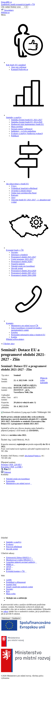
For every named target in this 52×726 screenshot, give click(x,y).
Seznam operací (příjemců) (21, 129)
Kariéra (14, 337)
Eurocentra (10, 481)
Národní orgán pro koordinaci (23, 266)
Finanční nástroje (18, 264)
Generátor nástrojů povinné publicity (21, 562)
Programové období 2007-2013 (23, 273)
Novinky (14, 252)
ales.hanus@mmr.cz (33, 456)
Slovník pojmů (17, 268)
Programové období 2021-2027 (23, 257)
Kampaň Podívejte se (19, 69)
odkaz (5, 611)
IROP (9, 569)
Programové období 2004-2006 (23, 275)
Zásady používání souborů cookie (19, 587)
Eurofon (14, 332)
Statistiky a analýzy (13, 542)
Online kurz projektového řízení (23, 193)
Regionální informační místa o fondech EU (28, 335)
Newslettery (19, 339)
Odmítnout (6, 618)
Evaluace (9, 544)
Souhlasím (16, 618)
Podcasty (14, 195)
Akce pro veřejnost (18, 67)
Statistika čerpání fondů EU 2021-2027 (26, 120)
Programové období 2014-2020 (23, 271)
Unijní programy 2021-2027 (22, 259)
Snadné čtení (11, 584)
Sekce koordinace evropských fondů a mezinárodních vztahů (26, 329)
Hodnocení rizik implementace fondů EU (27, 124)
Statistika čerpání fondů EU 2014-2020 (26, 122)
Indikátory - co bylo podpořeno (23, 131)
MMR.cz (10, 564)
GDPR (9, 580)
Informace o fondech (19, 255)
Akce (13, 197)
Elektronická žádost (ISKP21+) (19, 558)
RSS (8, 591)
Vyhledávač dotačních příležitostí (24, 188)
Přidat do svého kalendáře (44, 380)
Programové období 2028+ (22, 261)
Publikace (15, 136)
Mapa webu (11, 594)
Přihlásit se (5, 12)
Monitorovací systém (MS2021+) (20, 560)
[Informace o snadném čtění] (26, 535)
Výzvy (14, 186)
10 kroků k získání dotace (21, 191)
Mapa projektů (17, 127)
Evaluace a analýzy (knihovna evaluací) (27, 133)
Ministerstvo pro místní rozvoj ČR (24, 326)
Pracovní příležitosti (14, 547)
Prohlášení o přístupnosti (16, 582)
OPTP (9, 567)
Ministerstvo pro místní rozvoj (19, 483)
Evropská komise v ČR (16, 571)
